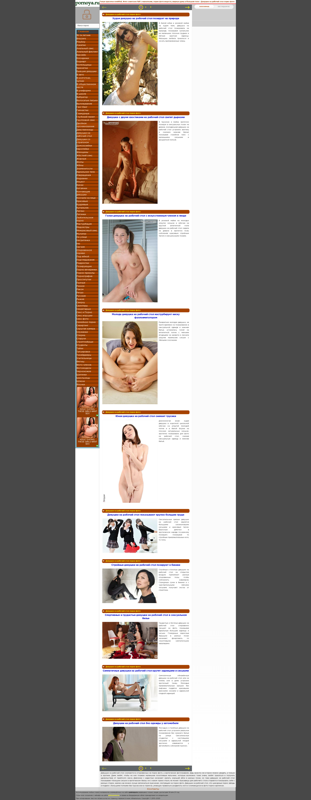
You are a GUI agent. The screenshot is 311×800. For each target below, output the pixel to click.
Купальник (83, 208)
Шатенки (82, 375)
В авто (80, 75)
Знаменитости (84, 169)
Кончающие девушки (83, 193)
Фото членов (84, 365)
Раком (80, 289)
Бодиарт (81, 62)
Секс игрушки (84, 316)
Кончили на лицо (86, 198)
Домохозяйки (84, 146)
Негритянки (83, 240)
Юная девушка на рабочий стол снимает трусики (146, 416)
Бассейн (81, 55)
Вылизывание (84, 104)
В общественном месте (86, 85)
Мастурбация (84, 224)
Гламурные (83, 114)
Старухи (81, 339)
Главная (83, 32)
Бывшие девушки (86, 71)
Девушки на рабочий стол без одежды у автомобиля (145, 723)
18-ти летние (84, 35)
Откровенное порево (84, 251)
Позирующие (84, 266)
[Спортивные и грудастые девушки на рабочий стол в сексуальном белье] (130, 640)
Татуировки (83, 352)
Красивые (82, 201)
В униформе (84, 91)
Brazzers (81, 39)
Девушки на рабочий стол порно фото (123, 14)
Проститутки (84, 280)
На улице (82, 237)
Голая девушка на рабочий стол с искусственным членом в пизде (145, 216)
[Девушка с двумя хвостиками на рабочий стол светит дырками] (130, 162)
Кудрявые (82, 205)
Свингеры (82, 306)
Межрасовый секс (87, 231)
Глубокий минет (86, 117)
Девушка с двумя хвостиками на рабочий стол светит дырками (146, 117)
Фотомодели (84, 368)
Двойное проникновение (85, 125)
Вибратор (82, 97)
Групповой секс (86, 120)
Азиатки (81, 45)
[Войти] (87, 14)
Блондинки (83, 58)
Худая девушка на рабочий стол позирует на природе (145, 19)
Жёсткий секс (84, 156)
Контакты (153, 789)
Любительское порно (85, 219)
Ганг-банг (82, 107)
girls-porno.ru (113, 795)
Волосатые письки (87, 101)
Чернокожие (84, 371)
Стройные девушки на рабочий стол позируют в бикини (145, 565)
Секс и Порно (84, 312)
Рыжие (80, 299)
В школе (81, 94)
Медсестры (83, 227)
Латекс (80, 211)
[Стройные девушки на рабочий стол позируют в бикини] (130, 586)
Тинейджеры (84, 355)
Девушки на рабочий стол (84, 134)
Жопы (80, 162)
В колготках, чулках (84, 79)
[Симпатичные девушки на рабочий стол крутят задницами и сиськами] (130, 692)
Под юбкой (83, 257)
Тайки (80, 348)
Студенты (82, 345)
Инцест (81, 182)
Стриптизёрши (85, 342)
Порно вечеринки (87, 270)
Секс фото (83, 319)
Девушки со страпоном (83, 140)
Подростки (83, 263)
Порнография (84, 276)
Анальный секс (85, 48)
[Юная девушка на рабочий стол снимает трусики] (130, 461)
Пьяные (81, 283)
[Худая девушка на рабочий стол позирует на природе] (130, 63)
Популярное (204, 6)
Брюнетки (82, 68)
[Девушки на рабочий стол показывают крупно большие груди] (130, 535)
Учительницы (84, 358)
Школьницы (83, 378)
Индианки (82, 179)
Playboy (81, 42)
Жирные (81, 159)
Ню (78, 244)
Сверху (81, 303)
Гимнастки (82, 110)
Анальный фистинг (87, 52)
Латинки (81, 214)
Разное (81, 286)
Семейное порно (86, 322)
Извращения (84, 175)
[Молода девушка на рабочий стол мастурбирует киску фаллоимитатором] (130, 362)
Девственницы (85, 130)
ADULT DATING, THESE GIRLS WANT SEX (87, 411)
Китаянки (82, 188)
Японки (81, 385)
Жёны (80, 165)
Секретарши (84, 309)
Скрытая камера (86, 329)
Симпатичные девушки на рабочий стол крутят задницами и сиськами (146, 671)
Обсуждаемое (223, 6)
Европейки (83, 149)
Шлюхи (81, 381)
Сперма (81, 335)
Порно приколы (86, 273)
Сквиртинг (82, 326)
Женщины (82, 152)
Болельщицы (84, 65)
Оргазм (81, 247)
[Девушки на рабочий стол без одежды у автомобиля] (130, 744)
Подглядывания (86, 260)
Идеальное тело (86, 172)
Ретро (80, 293)
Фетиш (80, 362)
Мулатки (81, 234)
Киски (80, 185)
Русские (81, 296)
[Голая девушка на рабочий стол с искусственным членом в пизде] (130, 260)
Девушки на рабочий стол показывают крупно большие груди (145, 515)
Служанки (82, 332)
